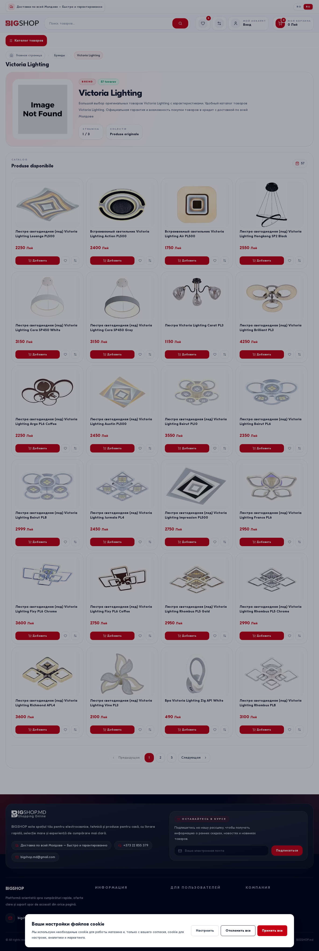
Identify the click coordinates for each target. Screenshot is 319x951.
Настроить (205, 931)
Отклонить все (238, 931)
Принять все (272, 931)
